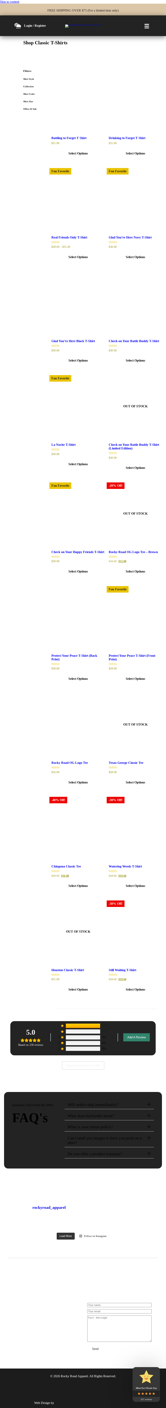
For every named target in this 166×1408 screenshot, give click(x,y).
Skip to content (9, 1)
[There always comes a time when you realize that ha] (128, 1224)
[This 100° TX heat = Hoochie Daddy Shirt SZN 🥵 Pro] (56, 1224)
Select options (78, 153)
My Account (22, 1329)
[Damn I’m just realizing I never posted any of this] (74, 1224)
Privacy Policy (57, 1329)
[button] (149, 1104)
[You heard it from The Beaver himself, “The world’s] (38, 1224)
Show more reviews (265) (83, 1065)
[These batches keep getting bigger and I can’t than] (110, 1224)
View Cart (39, 1329)
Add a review (136, 1037)
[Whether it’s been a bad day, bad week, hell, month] (146, 1224)
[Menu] (147, 26)
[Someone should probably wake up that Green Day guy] (20, 1224)
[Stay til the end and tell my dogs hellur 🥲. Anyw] (92, 1224)
